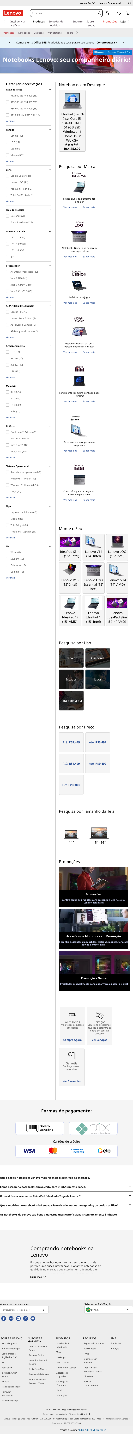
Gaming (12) (8, 571)
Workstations (62, 1362)
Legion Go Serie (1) (8, 175)
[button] (129, 3)
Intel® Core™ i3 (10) (8, 284)
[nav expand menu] (4, 21)
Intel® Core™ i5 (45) (8, 291)
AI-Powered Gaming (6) (8, 324)
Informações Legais (11, 1348)
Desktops (61, 1357)
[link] (128, 14)
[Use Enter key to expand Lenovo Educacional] (123, 3)
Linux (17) (8, 491)
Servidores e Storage (66, 1367)
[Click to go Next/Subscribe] (44, 1309)
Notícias (5, 1381)
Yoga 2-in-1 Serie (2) (8, 188)
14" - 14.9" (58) (8, 243)
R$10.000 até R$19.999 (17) (8, 115)
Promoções (61, 1395)
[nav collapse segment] (128, 21)
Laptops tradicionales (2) (8, 512)
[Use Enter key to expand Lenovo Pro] (93, 3)
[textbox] (109, 1309)
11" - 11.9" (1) (8, 237)
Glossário (88, 1376)
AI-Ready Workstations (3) (8, 331)
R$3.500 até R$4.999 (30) (8, 102)
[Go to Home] (13, 13)
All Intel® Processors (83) (8, 271)
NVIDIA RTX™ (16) (8, 438)
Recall (59, 1390)
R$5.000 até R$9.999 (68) (8, 108)
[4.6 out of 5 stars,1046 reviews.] (72, 144)
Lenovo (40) (8, 135)
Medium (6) (8, 518)
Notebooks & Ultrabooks (62, 1345)
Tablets (59, 1352)
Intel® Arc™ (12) (8, 445)
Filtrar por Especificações (24, 84)
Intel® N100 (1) (8, 278)
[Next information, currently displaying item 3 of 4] (123, 42)
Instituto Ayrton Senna (9, 1374)
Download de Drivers (39, 1374)
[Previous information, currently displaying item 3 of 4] (10, 42)
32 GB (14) (8, 392)
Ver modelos (70, 207)
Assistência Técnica (38, 1369)
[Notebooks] (31, 33)
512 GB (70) (8, 358)
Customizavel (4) (8, 216)
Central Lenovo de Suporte (38, 1348)
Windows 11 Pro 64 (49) (8, 478)
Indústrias (116, 1343)
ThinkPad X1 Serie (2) (8, 195)
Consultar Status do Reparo (38, 1362)
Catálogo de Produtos (62, 1383)
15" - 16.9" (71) (8, 250)
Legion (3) (8, 148)
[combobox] (63, 13)
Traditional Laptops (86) (8, 531)
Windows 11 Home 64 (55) (8, 485)
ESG (3, 1362)
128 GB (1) (8, 371)
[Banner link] (66, 42)
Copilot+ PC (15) (8, 311)
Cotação (115, 1348)
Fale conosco (90, 1348)
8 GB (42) (8, 411)
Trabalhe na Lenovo (11, 1386)
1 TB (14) (8, 352)
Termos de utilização (78, 1414)
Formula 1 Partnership (7, 1393)
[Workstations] (63, 33)
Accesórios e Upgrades (62, 1374)
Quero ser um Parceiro (90, 1360)
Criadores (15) (8, 565)
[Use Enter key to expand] (114, 13)
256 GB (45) (8, 364)
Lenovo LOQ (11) (8, 182)
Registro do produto (94, 1343)
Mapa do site (61, 1414)
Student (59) (8, 558)
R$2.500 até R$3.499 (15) (8, 95)
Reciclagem (7, 1367)
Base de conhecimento (91, 1383)
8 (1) (8, 256)
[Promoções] (16, 33)
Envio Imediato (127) (8, 222)
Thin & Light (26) (8, 525)
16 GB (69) (8, 405)
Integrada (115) (8, 451)
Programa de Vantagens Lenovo (93, 1369)
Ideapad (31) (8, 155)
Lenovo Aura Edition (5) (8, 318)
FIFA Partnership (10, 1400)
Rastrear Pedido (36, 1355)
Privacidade (48, 1414)
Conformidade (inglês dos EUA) (9, 1355)
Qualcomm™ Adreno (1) (8, 432)
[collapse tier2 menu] (77, 32)
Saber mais (89, 207)
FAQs (86, 1353)
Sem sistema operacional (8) (8, 472)
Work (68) (8, 552)
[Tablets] (75, 33)
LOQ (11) (8, 142)
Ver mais (10, 121)
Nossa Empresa (9, 1343)
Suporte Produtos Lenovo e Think (37, 1381)
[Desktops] (45, 33)
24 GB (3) (8, 398)
